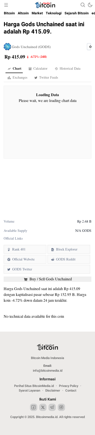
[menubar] (6, 5)
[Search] (82, 5)
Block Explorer (66, 249)
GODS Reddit (66, 259)
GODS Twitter (22, 269)
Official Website (23, 259)
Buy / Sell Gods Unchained (50, 278)
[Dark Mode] (90, 5)
